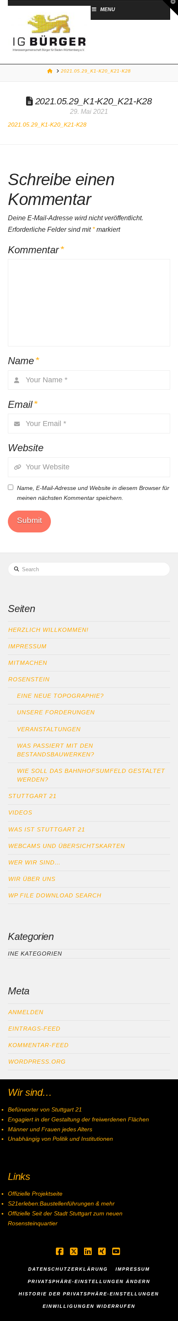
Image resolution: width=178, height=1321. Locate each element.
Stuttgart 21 (32, 796)
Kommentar (36, 249)
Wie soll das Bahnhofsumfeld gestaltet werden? (91, 775)
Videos (20, 812)
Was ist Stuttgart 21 (46, 829)
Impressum (27, 646)
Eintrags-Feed (34, 1028)
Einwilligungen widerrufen (89, 1306)
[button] (170, 8)
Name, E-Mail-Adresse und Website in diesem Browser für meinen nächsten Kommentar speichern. (93, 493)
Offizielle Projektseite (35, 1193)
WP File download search (54, 895)
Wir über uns (31, 879)
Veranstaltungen (49, 729)
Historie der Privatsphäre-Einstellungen (89, 1293)
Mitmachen (27, 662)
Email (22, 404)
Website (25, 447)
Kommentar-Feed (38, 1045)
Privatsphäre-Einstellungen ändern (89, 1281)
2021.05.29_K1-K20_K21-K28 (47, 124)
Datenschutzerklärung (68, 1269)
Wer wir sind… (34, 862)
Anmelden (25, 1012)
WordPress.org (37, 1061)
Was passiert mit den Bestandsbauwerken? (55, 750)
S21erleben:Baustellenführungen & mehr (61, 1203)
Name (23, 360)
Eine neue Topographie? (60, 695)
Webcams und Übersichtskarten (66, 846)
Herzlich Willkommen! (48, 629)
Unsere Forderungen (56, 712)
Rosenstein (29, 679)
